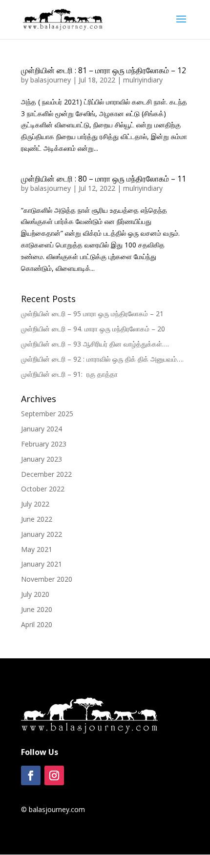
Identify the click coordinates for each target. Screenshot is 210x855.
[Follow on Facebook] (31, 775)
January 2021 (41, 564)
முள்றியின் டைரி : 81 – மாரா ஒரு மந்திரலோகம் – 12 (103, 70)
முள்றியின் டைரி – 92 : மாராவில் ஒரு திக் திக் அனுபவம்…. (102, 359)
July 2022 (35, 504)
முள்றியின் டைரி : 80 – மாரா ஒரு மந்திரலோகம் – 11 (103, 178)
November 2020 (46, 579)
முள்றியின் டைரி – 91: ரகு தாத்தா (69, 374)
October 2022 (42, 488)
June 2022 (36, 519)
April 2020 (36, 624)
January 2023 (41, 459)
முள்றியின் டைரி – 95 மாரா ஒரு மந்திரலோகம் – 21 (93, 313)
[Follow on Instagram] (54, 775)
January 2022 (41, 534)
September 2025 (47, 413)
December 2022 (46, 474)
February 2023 (43, 443)
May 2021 (36, 549)
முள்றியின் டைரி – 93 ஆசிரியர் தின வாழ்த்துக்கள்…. (95, 343)
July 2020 (35, 594)
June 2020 (36, 609)
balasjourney (50, 79)
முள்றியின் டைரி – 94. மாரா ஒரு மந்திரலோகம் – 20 (94, 328)
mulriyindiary (143, 79)
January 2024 (41, 428)
